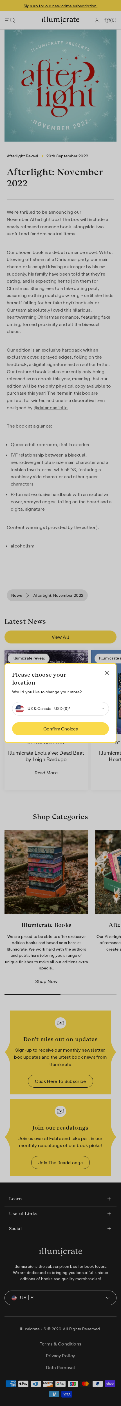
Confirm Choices (60, 729)
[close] (107, 673)
